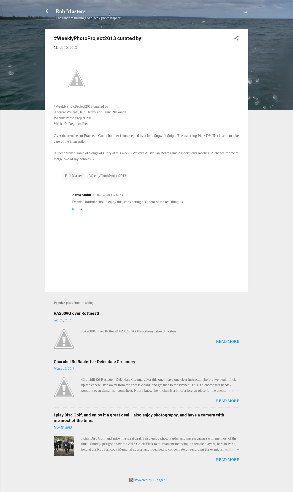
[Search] (245, 12)
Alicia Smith (81, 195)
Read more (227, 341)
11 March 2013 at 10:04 (108, 195)
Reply (77, 209)
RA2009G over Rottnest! (76, 313)
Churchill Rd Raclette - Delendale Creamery (94, 361)
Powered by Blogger (149, 480)
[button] (236, 39)
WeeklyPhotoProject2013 (107, 176)
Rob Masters (70, 11)
